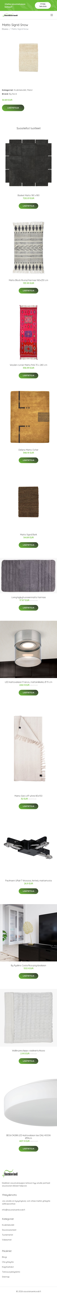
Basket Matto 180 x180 (29, 195)
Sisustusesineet (9, 1230)
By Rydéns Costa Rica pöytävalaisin (28, 965)
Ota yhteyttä (8, 1262)
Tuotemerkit (7, 1235)
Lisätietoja (13, 108)
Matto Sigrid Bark (28, 534)
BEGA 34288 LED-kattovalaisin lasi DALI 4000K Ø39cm (28, 1136)
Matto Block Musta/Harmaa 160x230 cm (28, 280)
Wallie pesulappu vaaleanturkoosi (28, 1050)
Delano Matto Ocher (28, 449)
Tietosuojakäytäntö (11, 1272)
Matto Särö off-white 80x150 (28, 795)
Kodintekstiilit (20, 90)
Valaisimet (7, 1239)
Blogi (4, 1257)
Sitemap (6, 1276)
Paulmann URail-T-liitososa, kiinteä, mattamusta (28, 880)
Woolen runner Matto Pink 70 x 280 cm (28, 365)
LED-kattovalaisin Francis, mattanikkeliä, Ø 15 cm (28, 682)
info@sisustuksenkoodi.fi (13, 1209)
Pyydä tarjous (43, 5)
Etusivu (5, 29)
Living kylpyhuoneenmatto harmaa (29, 597)
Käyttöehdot (8, 1267)
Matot (29, 90)
